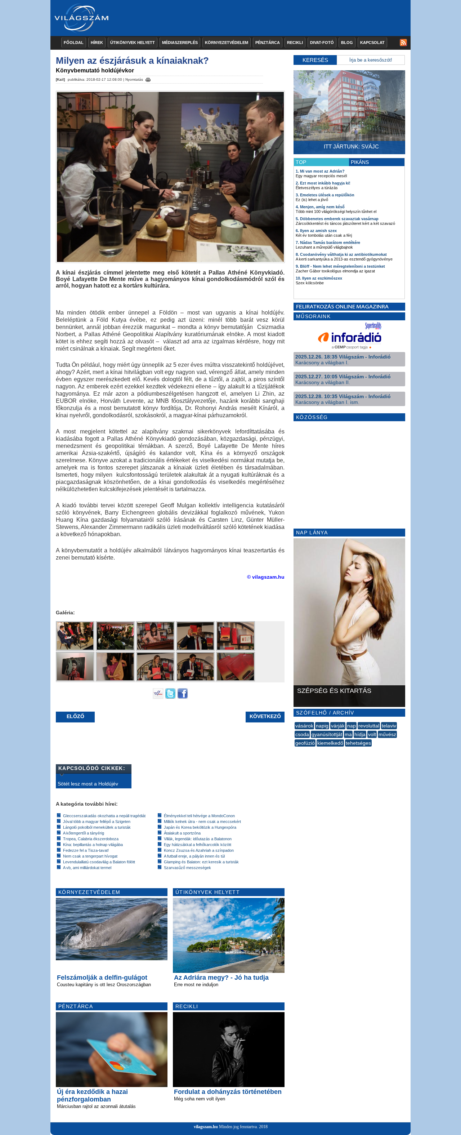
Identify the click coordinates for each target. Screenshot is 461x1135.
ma (348, 734)
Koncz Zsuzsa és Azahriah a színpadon (199, 850)
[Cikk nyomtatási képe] (148, 78)
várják (338, 726)
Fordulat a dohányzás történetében (228, 1091)
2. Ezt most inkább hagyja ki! (323, 183)
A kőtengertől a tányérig (83, 833)
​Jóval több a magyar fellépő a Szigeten (96, 821)
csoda (302, 734)
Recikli (295, 42)
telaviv (389, 726)
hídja (360, 734)
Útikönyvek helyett (132, 42)
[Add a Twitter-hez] (170, 697)
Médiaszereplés (180, 42)
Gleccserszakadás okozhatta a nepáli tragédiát (104, 816)
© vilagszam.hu (266, 577)
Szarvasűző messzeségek (187, 867)
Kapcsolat (372, 42)
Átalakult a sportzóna (182, 833)
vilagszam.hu (206, 1126)
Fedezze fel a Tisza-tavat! (86, 850)
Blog (347, 42)
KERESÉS (315, 60)
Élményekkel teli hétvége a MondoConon (199, 816)
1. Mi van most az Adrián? (320, 171)
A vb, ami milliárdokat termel (87, 867)
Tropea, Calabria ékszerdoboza (90, 839)
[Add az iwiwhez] (158, 697)
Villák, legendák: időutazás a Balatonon (198, 839)
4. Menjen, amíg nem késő (320, 207)
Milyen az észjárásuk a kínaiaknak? (132, 60)
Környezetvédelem (226, 42)
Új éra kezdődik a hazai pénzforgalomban (92, 1095)
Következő (265, 716)
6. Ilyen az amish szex (316, 230)
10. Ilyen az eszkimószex (319, 278)
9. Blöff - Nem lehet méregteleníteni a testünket (340, 266)
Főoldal (74, 42)
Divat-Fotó (322, 42)
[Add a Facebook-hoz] (182, 697)
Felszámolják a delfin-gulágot (102, 977)
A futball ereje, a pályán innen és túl (194, 856)
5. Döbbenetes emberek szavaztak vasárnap (337, 219)
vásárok (304, 726)
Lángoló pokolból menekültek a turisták (97, 827)
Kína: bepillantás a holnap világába (93, 844)
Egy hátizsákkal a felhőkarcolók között (197, 844)
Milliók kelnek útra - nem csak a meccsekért (202, 821)
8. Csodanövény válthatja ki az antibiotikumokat (341, 254)
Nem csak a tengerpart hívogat (90, 856)
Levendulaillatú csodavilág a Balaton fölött (99, 862)
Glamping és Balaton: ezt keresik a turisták (201, 862)
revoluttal (368, 726)
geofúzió (305, 743)
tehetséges (358, 743)
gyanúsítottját (327, 734)
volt (372, 734)
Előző (75, 716)
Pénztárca (267, 42)
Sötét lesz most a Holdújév (88, 784)
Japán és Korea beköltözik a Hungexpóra (200, 827)
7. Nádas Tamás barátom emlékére (328, 242)
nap (351, 726)
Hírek (97, 42)
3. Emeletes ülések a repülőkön (325, 195)
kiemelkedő (330, 743)
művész (387, 734)
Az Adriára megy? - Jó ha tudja (221, 977)
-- (295, 751)
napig (322, 726)
